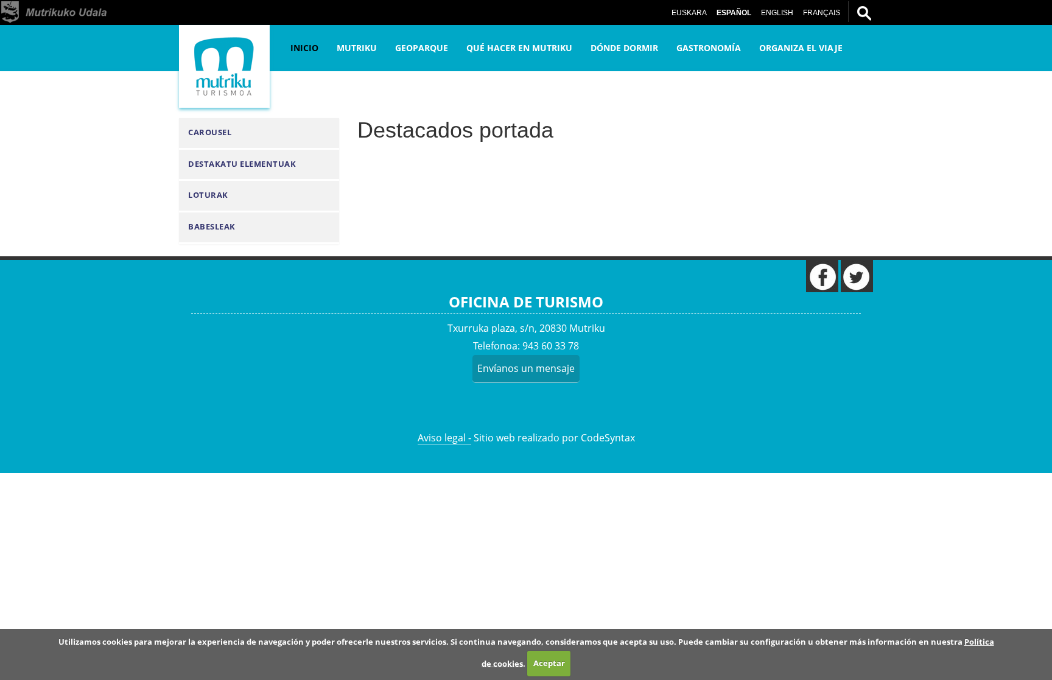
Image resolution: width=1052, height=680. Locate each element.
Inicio (304, 48)
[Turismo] (224, 66)
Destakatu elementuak (242, 164)
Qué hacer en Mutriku (519, 48)
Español (734, 13)
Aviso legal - (444, 437)
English (777, 13)
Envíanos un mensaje (526, 368)
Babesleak (212, 227)
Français (821, 13)
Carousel (209, 132)
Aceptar (549, 662)
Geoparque (421, 48)
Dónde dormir (624, 48)
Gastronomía (708, 48)
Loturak (208, 195)
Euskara (689, 13)
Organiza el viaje (801, 48)
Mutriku (357, 48)
